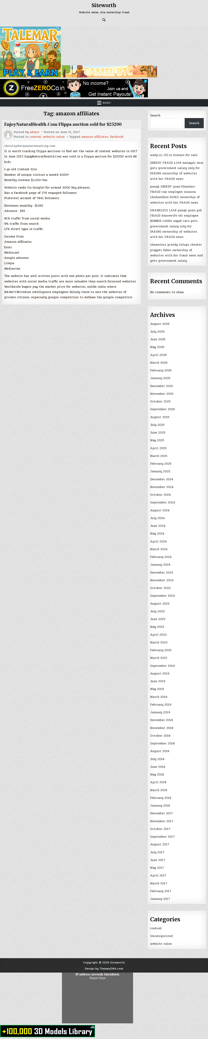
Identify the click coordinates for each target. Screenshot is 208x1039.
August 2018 (159, 751)
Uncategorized (161, 936)
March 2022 (158, 657)
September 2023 (162, 595)
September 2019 (162, 665)
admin (34, 132)
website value (54, 136)
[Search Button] (104, 20)
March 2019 (158, 696)
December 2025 (161, 386)
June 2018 (157, 766)
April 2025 (158, 448)
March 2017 (158, 883)
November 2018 (161, 728)
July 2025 (157, 424)
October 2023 (160, 588)
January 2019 (160, 712)
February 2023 (160, 650)
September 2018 (162, 743)
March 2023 (158, 642)
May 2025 (157, 440)
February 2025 (160, 463)
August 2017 (159, 844)
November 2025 (161, 393)
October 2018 (160, 735)
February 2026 (160, 370)
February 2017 (160, 891)
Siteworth (104, 5)
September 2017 (162, 836)
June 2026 (157, 339)
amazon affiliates (94, 136)
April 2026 (158, 354)
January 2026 (160, 378)
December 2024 (161, 479)
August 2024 (160, 510)
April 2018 (158, 782)
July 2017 (157, 852)
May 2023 (157, 626)
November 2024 (162, 487)
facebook (117, 136)
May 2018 (157, 774)
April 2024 (158, 541)
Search (155, 115)
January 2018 (160, 805)
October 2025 (160, 401)
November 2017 (161, 821)
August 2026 (159, 323)
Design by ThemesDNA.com (104, 968)
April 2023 (158, 634)
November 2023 (161, 580)
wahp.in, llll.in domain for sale (173, 155)
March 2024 (159, 549)
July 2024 (157, 518)
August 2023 (159, 603)
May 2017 (157, 867)
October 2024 (160, 494)
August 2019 (159, 673)
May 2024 (157, 533)
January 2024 (160, 564)
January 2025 (160, 471)
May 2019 (157, 689)
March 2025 (158, 455)
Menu (107, 102)
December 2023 (161, 572)
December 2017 (161, 813)
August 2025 (159, 417)
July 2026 (157, 331)
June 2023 (157, 619)
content (35, 136)
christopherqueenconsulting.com (29, 145)
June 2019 (157, 681)
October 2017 (160, 828)
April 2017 (158, 875)
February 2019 (160, 704)
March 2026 (158, 362)
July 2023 (157, 611)
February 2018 (160, 797)
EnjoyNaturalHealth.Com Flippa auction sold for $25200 (63, 124)
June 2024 (158, 525)
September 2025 (162, 409)
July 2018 (157, 759)
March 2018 (158, 790)
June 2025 (157, 432)
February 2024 (161, 556)
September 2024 (162, 502)
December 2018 (161, 720)
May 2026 (157, 347)
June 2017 (157, 860)
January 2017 (160, 898)
